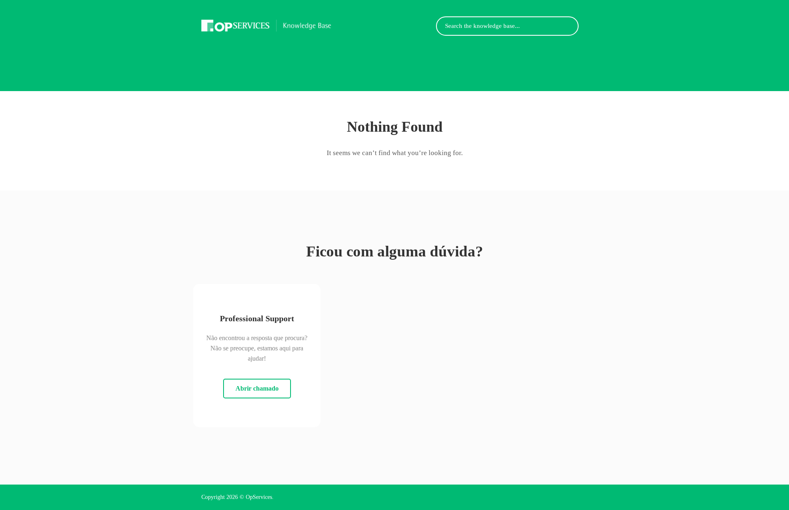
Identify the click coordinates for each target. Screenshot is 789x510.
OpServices (259, 497)
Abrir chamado (257, 388)
